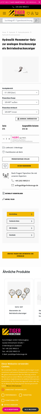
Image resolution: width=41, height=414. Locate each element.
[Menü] (4, 13)
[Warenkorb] (36, 13)
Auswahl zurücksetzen (28, 119)
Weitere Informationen (13, 386)
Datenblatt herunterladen (14, 193)
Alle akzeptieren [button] (11, 409)
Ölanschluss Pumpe (8, 98)
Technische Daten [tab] (14, 221)
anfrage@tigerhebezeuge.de (26, 185)
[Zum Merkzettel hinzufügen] (5, 166)
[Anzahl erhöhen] (9, 139)
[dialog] (20, 387)
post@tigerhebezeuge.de (17, 354)
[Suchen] (36, 20)
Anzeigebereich (7, 88)
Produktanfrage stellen (20, 159)
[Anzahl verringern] (4, 139)
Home (4, 32)
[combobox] (17, 20)
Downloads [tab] (12, 235)
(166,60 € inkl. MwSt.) (22, 140)
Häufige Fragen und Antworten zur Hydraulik (20, 255)
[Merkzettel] (28, 13)
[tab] (20, 214)
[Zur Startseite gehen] (16, 13)
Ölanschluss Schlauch (9, 107)
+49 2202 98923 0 (22, 7)
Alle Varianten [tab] (13, 228)
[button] (20, 404)
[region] (20, 69)
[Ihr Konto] (32, 13)
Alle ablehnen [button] (30, 409)
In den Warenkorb (24, 166)
